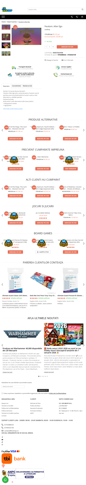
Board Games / (12, 22)
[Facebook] (2, 437)
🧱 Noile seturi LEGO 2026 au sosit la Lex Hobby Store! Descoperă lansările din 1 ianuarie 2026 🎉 (62, 350)
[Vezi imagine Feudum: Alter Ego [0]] (6, 27)
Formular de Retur (36, 411)
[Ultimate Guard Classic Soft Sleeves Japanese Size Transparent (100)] (15, 280)
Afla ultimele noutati (43, 318)
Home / (4, 22)
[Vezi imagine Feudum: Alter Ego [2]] (6, 45)
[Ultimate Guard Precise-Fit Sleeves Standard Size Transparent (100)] (70, 280)
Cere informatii (68, 60)
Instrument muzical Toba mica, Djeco (70, 214)
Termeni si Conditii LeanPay (10, 413)
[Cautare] (82, 9)
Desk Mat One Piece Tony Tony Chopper (44, 296)
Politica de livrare (7, 411)
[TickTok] (2, 442)
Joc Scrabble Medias (43, 213)
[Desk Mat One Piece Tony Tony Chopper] (43, 280)
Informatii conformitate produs (13, 109)
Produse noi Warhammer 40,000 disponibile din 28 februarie (22, 349)
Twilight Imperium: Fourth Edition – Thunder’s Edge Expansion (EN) (43, 128)
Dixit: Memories (42, 157)
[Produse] (3, 17)
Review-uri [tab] (27, 86)
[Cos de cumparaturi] (82, 17)
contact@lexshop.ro (11, 431)
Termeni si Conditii (7, 406)
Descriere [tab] (6, 86)
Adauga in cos (67, 47)
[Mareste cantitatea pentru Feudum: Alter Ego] (53, 47)
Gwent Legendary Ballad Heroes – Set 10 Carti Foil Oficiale (70, 158)
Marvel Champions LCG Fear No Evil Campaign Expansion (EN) (15, 158)
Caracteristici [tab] (16, 86)
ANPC (32, 413)
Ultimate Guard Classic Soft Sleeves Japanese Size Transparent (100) (26, 296)
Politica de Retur (35, 406)
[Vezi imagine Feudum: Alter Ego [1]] (6, 36)
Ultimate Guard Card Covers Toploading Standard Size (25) (43, 241)
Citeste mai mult (7, 372)
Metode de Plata (35, 403)
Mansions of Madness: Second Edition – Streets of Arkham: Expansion (70, 188)
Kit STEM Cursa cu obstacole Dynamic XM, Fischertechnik (15, 214)
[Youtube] (2, 440)
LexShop (47, 29)
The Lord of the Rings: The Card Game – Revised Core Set (15, 128)
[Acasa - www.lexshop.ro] (12, 9)
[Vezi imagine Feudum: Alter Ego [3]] (6, 53)
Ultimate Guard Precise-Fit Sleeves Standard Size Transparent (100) (15, 241)
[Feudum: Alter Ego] (26, 36)
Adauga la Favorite (52, 60)
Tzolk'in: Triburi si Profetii (70, 127)
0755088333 (9, 425)
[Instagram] (2, 445)
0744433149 (9, 428)
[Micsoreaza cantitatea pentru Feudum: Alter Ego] (46, 47)
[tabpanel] (26, 36)
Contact (4, 416)
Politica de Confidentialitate (57, 393)
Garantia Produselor (36, 408)
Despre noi (5, 403)
